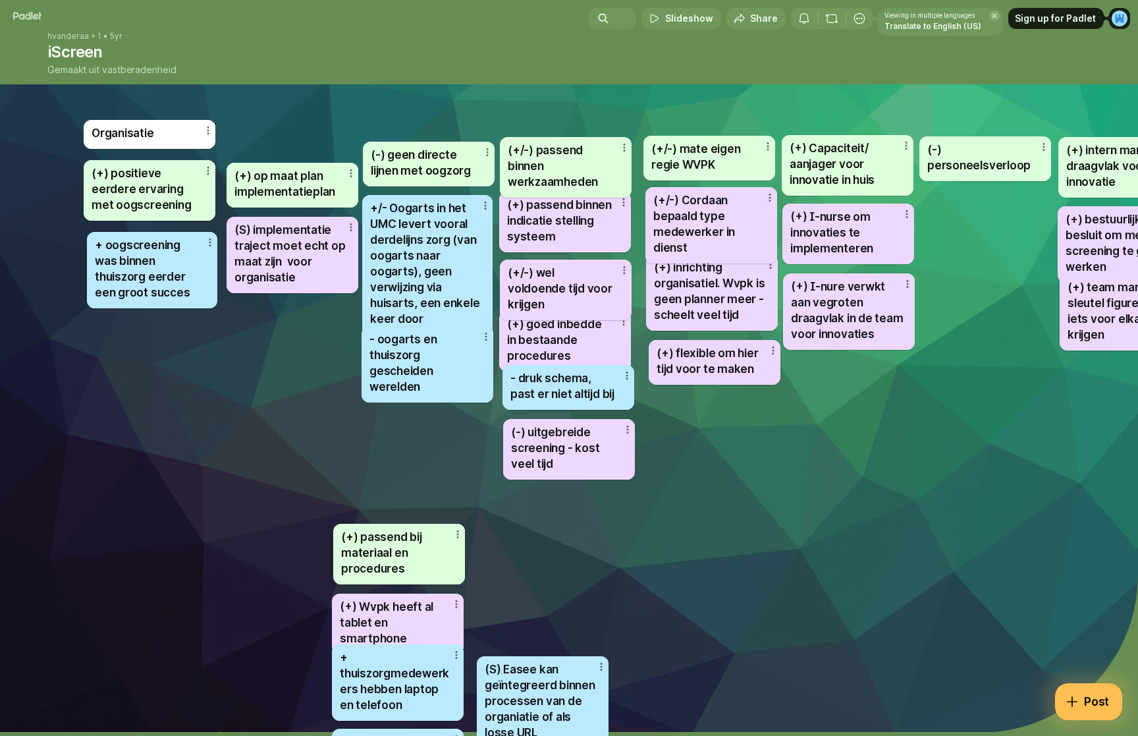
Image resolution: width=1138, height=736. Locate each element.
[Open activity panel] (804, 18)
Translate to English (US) (932, 26)
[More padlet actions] (859, 18)
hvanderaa (68, 36)
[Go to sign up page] (1119, 18)
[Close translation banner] (994, 16)
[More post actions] (457, 534)
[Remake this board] (832, 18)
